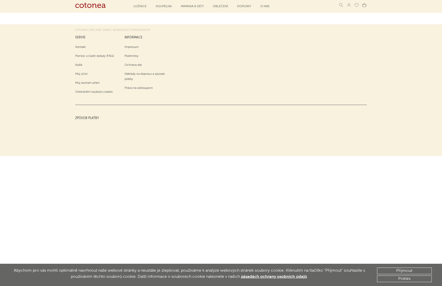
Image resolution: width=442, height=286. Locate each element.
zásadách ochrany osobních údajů (274, 277)
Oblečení (220, 6)
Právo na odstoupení (139, 88)
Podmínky (131, 56)
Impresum (132, 47)
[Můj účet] (348, 5)
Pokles (404, 279)
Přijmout (404, 271)
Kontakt (80, 47)
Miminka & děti (192, 6)
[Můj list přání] (356, 5)
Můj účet (81, 74)
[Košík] (364, 5)
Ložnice (140, 6)
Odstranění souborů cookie (94, 91)
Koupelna (164, 6)
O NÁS (264, 6)
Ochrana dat (133, 65)
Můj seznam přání (87, 82)
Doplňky (244, 6)
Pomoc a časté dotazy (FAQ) (94, 56)
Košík (78, 65)
